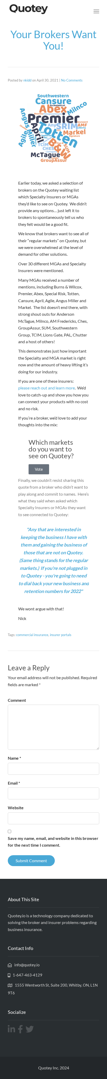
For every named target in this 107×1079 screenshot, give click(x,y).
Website (16, 807)
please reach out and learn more (46, 387)
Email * (14, 782)
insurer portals (60, 635)
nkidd (27, 80)
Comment (17, 700)
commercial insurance (32, 635)
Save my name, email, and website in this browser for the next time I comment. (53, 841)
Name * (14, 758)
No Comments (72, 80)
